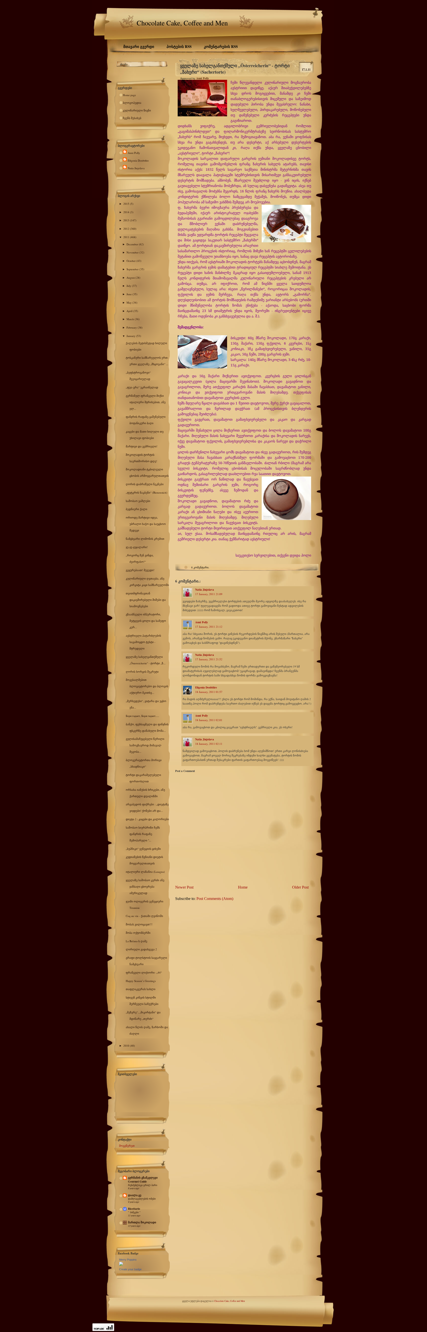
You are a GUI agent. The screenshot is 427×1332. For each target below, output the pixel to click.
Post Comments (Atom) (214, 898)
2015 (126, 204)
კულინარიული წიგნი (137, 110)
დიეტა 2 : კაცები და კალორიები (147, 819)
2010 (126, 1045)
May (129, 302)
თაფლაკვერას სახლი (140, 989)
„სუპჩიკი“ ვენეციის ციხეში (143, 849)
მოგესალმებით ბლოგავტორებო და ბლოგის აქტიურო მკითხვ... (147, 686)
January (131, 336)
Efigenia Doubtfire (138, 160)
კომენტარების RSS (221, 46)
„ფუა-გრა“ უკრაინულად (142, 387)
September (133, 269)
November (133, 252)
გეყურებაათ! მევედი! (140, 570)
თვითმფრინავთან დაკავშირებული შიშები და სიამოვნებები (146, 599)
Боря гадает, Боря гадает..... (142, 716)
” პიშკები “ (134, 1212)
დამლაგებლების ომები (142, 1198)
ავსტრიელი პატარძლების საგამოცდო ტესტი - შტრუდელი (143, 642)
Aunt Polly (134, 153)
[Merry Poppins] (121, 1265)
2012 (126, 228)
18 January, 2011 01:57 (208, 692)
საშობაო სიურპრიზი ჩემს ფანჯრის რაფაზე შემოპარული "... (143, 834)
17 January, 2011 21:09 (208, 594)
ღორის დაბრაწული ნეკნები (145, 484)
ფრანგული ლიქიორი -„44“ (144, 972)
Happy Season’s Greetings (141, 981)
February (132, 327)
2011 (126, 237)
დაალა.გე (134, 1195)
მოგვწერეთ (127, 1145)
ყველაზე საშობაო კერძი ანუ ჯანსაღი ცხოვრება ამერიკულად (145, 886)
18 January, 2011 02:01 (208, 720)
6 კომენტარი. (200, 567)
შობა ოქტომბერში (138, 933)
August (131, 277)
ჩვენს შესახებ (132, 118)
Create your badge (130, 1269)
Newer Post (184, 887)
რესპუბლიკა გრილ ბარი (142, 1185)
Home (243, 887)
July (129, 286)
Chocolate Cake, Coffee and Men (182, 22)
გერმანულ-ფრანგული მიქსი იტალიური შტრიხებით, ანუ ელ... (146, 402)
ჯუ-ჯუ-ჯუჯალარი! (137, 547)
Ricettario (134, 1209)
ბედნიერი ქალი (136, 509)
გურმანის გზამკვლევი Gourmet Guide (143, 1180)
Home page (129, 95)
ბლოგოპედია (132, 102)
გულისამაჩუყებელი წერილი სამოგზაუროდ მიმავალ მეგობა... (145, 745)
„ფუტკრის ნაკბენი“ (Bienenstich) (146, 492)
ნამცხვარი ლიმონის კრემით (145, 539)
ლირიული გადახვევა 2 (141, 949)
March (131, 319)
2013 (126, 220)
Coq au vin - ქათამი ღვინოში (144, 916)
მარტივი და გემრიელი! (141, 446)
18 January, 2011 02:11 (208, 744)
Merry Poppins (128, 1259)
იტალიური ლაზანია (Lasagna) (145, 872)
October (131, 261)
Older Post (300, 887)
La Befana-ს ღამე (136, 941)
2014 (126, 212)
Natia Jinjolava (136, 168)
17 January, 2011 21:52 (208, 659)
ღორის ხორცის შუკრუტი (142, 671)
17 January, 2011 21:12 (208, 626)
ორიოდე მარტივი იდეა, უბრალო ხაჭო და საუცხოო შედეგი (146, 524)
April (130, 311)
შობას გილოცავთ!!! (139, 924)
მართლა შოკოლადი (142, 1222)
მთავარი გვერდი (138, 46)
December (133, 244)
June (129, 294)
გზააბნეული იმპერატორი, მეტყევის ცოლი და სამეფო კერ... (146, 620)
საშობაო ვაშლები (138, 501)
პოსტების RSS (179, 46)
